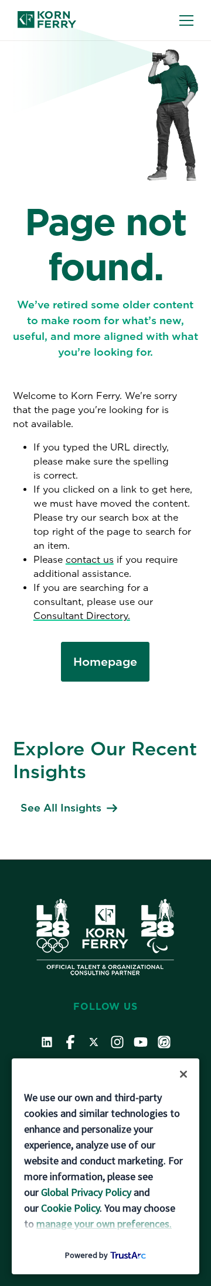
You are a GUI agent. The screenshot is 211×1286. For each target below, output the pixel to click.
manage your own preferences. (104, 1223)
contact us (90, 559)
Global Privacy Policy (86, 1192)
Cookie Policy (70, 1208)
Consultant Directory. (81, 615)
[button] (183, 1074)
